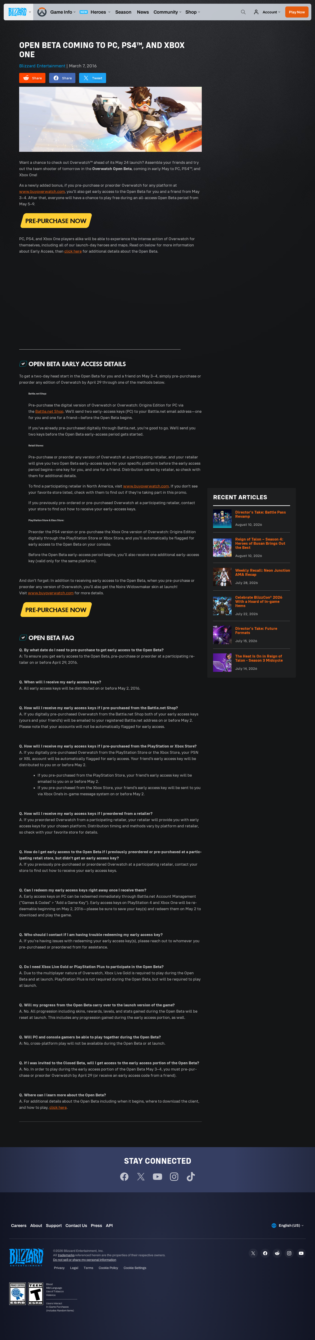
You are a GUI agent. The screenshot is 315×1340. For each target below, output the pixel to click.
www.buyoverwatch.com (42, 191)
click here (73, 251)
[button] (297, 12)
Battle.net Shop (49, 411)
